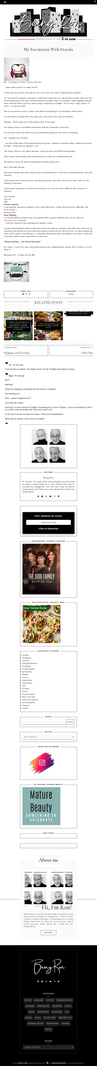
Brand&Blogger (59, 1063)
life (23, 686)
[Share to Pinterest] (29, 294)
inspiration (27, 680)
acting (25, 655)
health (25, 674)
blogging (26, 658)
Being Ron (23, 1063)
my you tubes (28, 694)
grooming (27, 672)
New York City (28, 697)
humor (71, 294)
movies (25, 688)
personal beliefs (30, 700)
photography (28, 702)
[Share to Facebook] (27, 294)
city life (25, 660)
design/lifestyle (29, 663)
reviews (26, 705)
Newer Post (12, 347)
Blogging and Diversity (17, 352)
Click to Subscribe (48, 528)
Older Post (85, 347)
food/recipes (28, 669)
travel (25, 708)
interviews (27, 683)
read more (48, 933)
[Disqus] (48, 392)
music (25, 691)
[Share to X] (23, 294)
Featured (26, 666)
